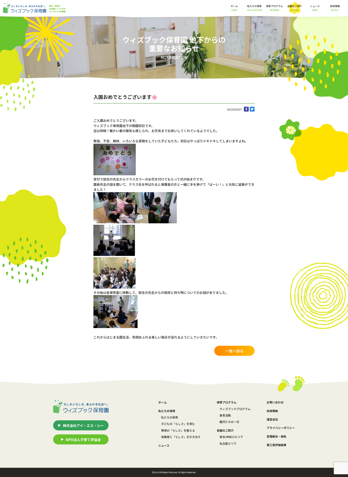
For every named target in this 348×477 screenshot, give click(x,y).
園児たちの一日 (229, 422)
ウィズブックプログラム (235, 409)
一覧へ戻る (234, 350)
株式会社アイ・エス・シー (83, 425)
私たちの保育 (169, 417)
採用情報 (335, 7)
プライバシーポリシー (281, 428)
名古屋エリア (228, 443)
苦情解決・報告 (276, 436)
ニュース (315, 7)
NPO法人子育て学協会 (83, 439)
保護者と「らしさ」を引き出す (181, 437)
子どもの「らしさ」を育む (178, 424)
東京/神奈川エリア (231, 437)
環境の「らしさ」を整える (178, 430)
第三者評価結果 (276, 445)
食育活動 (225, 415)
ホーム (234, 7)
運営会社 (272, 419)
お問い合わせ (275, 402)
